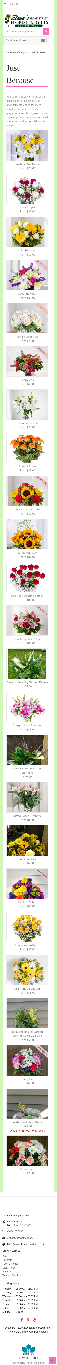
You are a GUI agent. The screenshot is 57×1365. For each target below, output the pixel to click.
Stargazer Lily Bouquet (27, 725)
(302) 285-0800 (15, 1231)
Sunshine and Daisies (27, 164)
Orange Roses (27, 466)
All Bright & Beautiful (27, 988)
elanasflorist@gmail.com (20, 1237)
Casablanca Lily (27, 423)
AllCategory (21, 52)
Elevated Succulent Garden (27, 1122)
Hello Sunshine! (27, 250)
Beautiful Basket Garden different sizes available (27, 1034)
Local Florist (8, 1267)
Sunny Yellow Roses (27, 945)
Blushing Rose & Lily (27, 639)
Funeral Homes (10, 1263)
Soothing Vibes (27, 293)
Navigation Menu (16, 40)
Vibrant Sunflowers (27, 509)
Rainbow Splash (27, 902)
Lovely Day (27, 1079)
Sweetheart (27, 1169)
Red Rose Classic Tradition (27, 596)
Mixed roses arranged (27, 816)
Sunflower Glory (27, 552)
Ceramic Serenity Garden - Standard (27, 770)
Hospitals (7, 1259)
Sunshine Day (27, 859)
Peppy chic (27, 380)
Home (8, 52)
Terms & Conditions (12, 1275)
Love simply (27, 207)
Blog (4, 1256)
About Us (7, 1271)
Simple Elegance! (27, 337)
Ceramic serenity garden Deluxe (27, 682)
